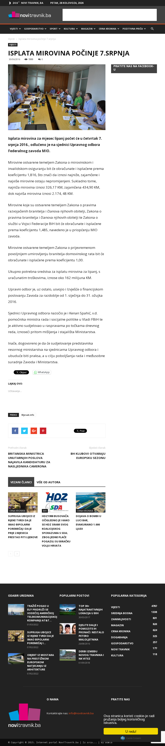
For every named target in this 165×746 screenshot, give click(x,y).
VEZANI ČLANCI (21, 482)
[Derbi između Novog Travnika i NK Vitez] (68, 655)
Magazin (87, 28)
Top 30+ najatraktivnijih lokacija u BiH (91, 609)
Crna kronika (107, 28)
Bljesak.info (28, 414)
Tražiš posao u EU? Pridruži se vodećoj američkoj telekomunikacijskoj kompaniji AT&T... (42, 613)
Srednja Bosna (121, 613)
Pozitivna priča (133, 28)
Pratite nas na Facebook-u (133, 67)
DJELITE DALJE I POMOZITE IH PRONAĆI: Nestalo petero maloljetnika (91, 632)
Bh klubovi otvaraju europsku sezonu (88, 455)
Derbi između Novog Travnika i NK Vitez (91, 655)
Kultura (69, 28)
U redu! (130, 731)
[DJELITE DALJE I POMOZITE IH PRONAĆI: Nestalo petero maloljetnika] (68, 628)
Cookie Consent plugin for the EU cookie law (131, 738)
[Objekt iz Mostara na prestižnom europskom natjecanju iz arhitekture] (16, 658)
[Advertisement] (110, 15)
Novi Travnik (120, 649)
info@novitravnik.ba (81, 713)
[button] (152, 29)
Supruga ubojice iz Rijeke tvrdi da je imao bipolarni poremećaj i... (40, 637)
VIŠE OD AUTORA (48, 482)
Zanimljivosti (121, 619)
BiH (45, 510)
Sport (54, 28)
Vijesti (14, 28)
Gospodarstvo (33, 28)
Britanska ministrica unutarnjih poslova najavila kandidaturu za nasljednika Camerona (29, 459)
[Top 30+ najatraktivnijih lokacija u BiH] (68, 609)
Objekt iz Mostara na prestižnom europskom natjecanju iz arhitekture (40, 662)
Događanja (119, 637)
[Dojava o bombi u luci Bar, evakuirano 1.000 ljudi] (90, 502)
